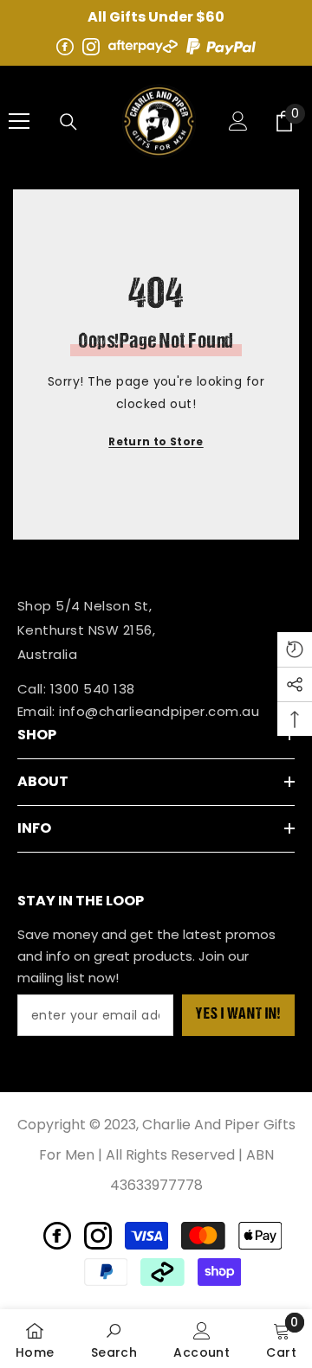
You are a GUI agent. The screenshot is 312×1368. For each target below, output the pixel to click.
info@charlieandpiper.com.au (159, 711)
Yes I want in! (238, 1015)
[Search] (68, 122)
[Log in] (238, 121)
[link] (35, 1339)
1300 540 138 (92, 689)
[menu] (19, 121)
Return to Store (155, 441)
